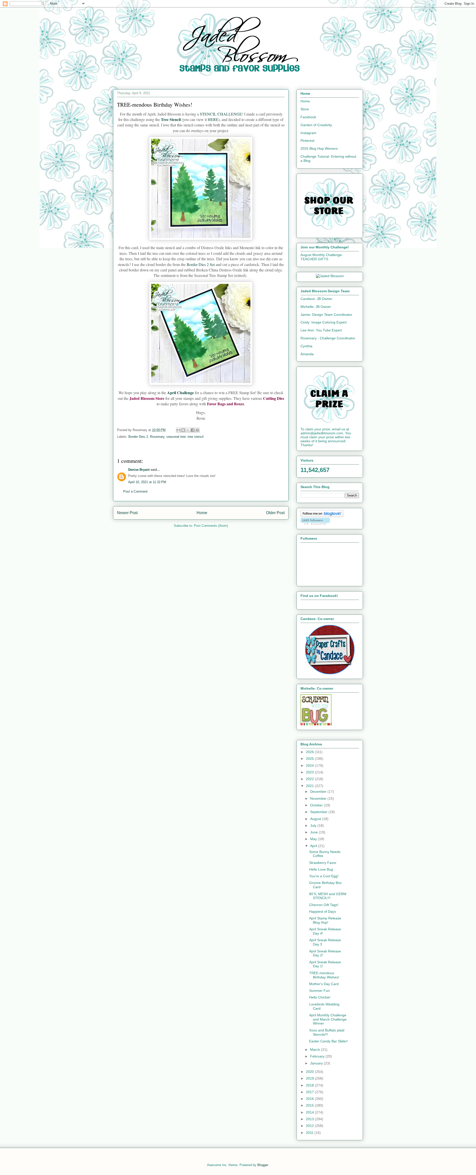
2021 (310, 786)
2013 (310, 1119)
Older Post (275, 513)
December (318, 791)
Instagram (308, 133)
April (314, 846)
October (317, 805)
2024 (310, 765)
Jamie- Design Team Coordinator (326, 315)
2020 (310, 1072)
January (317, 1063)
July (313, 825)
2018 (310, 1085)
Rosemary (157, 437)
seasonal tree (176, 437)
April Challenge (180, 392)
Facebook (308, 117)
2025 (310, 759)
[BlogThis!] (183, 430)
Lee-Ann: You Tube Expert (321, 330)
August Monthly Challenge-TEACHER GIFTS (321, 257)
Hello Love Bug (321, 869)
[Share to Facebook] (192, 430)
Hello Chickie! (319, 997)
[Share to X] (187, 430)
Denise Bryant (138, 469)
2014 (310, 1112)
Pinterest (307, 141)
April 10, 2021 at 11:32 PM (147, 482)
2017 (310, 1092)
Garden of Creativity (316, 125)
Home (202, 513)
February (318, 1056)
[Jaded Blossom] (330, 276)
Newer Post (127, 513)
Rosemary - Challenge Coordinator (327, 338)
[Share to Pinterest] (197, 430)
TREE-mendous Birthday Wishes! (324, 975)
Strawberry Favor (322, 863)
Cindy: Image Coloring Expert (323, 322)
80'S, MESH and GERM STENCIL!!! (327, 896)
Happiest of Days (322, 911)
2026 (310, 752)
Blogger (262, 1165)
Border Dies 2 (138, 437)
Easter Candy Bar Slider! (328, 1041)
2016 (310, 1099)
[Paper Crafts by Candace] (330, 673)
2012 (310, 1126)
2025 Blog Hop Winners (319, 148)
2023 (310, 772)
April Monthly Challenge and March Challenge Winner (328, 1019)
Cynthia (306, 346)
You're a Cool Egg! (323, 876)
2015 (310, 1105)
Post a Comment (135, 491)
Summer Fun (319, 991)
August (316, 819)
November (318, 798)
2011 (310, 1133)
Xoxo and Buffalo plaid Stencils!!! (326, 1032)
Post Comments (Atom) (211, 526)
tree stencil (196, 437)
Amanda (307, 354)
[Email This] (178, 430)
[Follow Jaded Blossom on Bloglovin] (321, 516)
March (315, 1050)
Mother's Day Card (324, 984)
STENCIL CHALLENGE (221, 114)
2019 (310, 1078)
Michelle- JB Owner (315, 307)
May (314, 839)
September (319, 812)
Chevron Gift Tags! (323, 905)
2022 (310, 779)
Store (304, 109)
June (314, 832)
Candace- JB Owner (316, 299)
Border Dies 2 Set (201, 264)
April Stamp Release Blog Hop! (325, 920)
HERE (213, 119)
